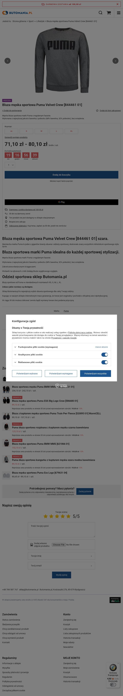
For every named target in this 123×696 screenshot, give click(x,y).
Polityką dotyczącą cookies (80, 332)
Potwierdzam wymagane (61, 373)
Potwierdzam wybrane (27, 373)
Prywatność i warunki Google (63, 338)
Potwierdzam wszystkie (95, 373)
